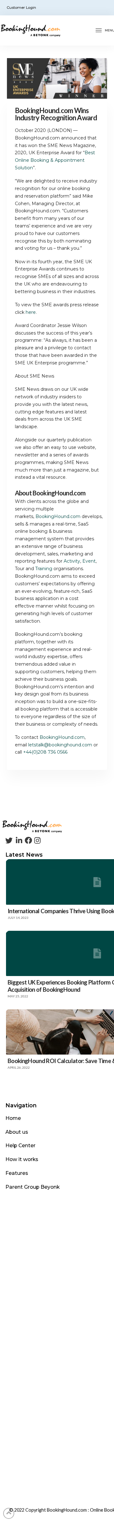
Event (89, 561)
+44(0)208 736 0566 (45, 752)
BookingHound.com (57, 516)
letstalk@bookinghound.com (60, 745)
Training (43, 568)
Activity (72, 561)
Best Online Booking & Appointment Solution (55, 160)
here (31, 312)
